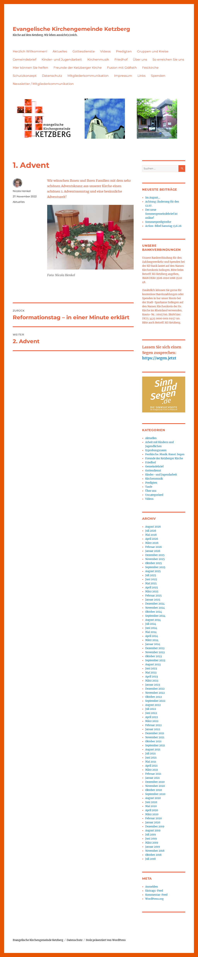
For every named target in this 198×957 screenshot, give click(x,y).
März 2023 (151, 680)
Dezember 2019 (154, 826)
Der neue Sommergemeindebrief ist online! (161, 214)
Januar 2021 (152, 778)
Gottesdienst (153, 470)
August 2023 (152, 664)
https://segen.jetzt (159, 358)
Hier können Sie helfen (30, 67)
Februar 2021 (153, 773)
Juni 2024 (151, 628)
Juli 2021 (150, 753)
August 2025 (153, 571)
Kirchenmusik (98, 59)
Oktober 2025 (153, 563)
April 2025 (151, 587)
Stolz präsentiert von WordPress (106, 940)
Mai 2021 (150, 761)
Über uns (140, 59)
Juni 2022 (151, 713)
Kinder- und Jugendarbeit (62, 59)
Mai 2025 (151, 583)
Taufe (148, 486)
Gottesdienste (84, 51)
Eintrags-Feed (154, 890)
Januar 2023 (152, 684)
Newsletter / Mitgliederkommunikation (43, 84)
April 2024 (151, 636)
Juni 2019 (151, 838)
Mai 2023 (150, 672)
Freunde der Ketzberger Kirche (78, 67)
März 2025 (151, 591)
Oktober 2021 (153, 741)
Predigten (124, 51)
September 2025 (155, 567)
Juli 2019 (150, 834)
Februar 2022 (153, 725)
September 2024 (155, 615)
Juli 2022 (150, 709)
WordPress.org (154, 898)
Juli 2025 (150, 575)
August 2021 (152, 749)
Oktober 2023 (153, 656)
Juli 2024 (150, 624)
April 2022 (151, 717)
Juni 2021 (151, 757)
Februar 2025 (153, 595)
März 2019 (151, 842)
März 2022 (151, 721)
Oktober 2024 (153, 611)
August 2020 (153, 798)
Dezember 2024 (155, 603)
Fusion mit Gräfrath (122, 67)
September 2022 (155, 701)
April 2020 (151, 810)
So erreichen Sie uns (168, 59)
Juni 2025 (151, 579)
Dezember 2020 (155, 782)
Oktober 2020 (153, 790)
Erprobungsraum (155, 450)
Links (141, 76)
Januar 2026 (152, 551)
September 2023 (155, 660)
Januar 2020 (152, 822)
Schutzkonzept (25, 76)
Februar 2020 (153, 818)
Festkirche (150, 67)
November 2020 (155, 786)
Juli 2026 (150, 530)
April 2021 (151, 765)
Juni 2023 (151, 668)
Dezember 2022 (155, 688)
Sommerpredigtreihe (158, 222)
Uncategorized (154, 495)
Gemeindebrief (24, 59)
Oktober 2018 (153, 854)
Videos (105, 51)
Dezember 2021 (154, 733)
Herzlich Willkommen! (30, 51)
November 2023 (155, 652)
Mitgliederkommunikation (88, 76)
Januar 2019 (152, 846)
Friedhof (120, 59)
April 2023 (151, 676)
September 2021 (155, 745)
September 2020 (155, 794)
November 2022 (155, 692)
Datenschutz (52, 76)
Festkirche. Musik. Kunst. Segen (164, 454)
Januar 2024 (152, 644)
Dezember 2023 (154, 648)
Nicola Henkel (22, 191)
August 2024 (153, 620)
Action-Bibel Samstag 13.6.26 (163, 226)
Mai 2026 (151, 534)
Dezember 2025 (155, 555)
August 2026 (153, 526)
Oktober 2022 (153, 697)
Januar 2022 (152, 729)
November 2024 (155, 607)
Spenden (158, 76)
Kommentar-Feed (156, 894)
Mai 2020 (151, 806)
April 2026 (151, 539)
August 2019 (152, 830)
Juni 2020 (151, 802)
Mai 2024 (151, 632)
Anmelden (151, 886)
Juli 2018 (150, 859)
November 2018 (154, 850)
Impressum (123, 76)
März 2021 (151, 769)
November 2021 (154, 737)
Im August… (152, 197)
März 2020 (151, 814)
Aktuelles (60, 51)
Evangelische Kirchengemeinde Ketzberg (71, 29)
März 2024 (151, 640)
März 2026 (152, 543)
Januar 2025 (152, 599)
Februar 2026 (153, 547)
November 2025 (155, 559)
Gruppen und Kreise (152, 51)
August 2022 (153, 705)
